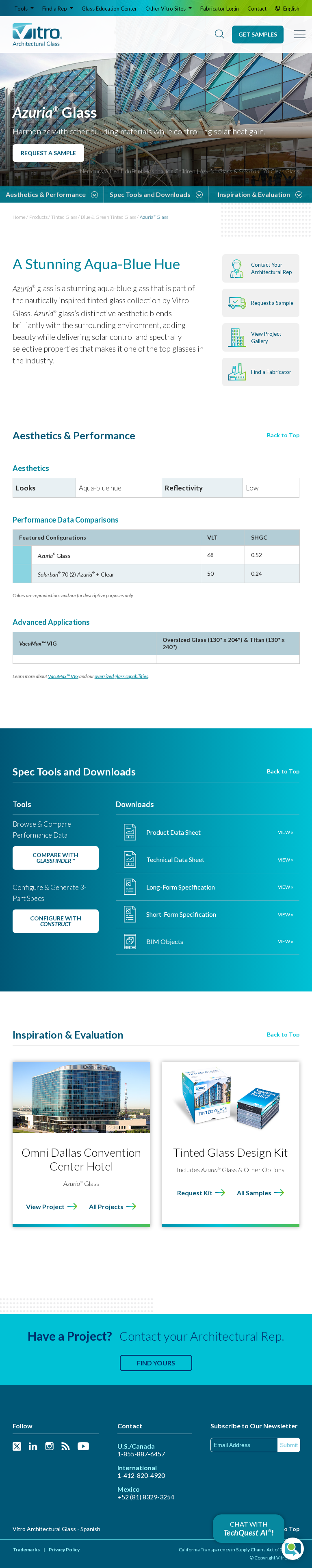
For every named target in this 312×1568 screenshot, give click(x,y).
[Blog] (65, 1446)
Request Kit (194, 1193)
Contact (256, 8)
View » (285, 832)
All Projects (106, 1206)
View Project (45, 1206)
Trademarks (26, 1549)
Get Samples (257, 34)
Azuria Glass (154, 217)
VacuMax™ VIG (63, 676)
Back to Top (283, 435)
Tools (21, 8)
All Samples (254, 1193)
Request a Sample (48, 152)
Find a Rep (55, 8)
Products (38, 217)
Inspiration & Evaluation (254, 194)
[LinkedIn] (33, 1446)
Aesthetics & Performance (46, 194)
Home (19, 217)
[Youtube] (83, 1446)
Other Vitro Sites (166, 8)
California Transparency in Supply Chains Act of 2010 (235, 1549)
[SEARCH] (219, 34)
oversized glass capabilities (121, 676)
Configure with (55, 921)
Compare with (55, 857)
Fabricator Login (219, 8)
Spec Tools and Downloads (150, 194)
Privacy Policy (64, 1549)
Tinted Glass (64, 217)
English (290, 8)
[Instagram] (49, 1446)
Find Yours (156, 1363)
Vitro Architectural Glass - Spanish (56, 1528)
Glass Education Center (109, 8)
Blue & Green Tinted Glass (108, 217)
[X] (17, 1446)
